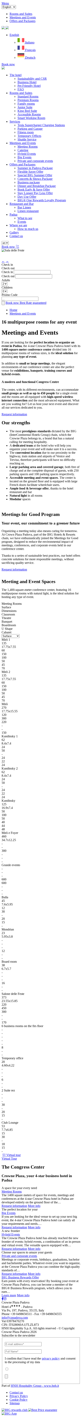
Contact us (16, 236)
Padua (13, 214)
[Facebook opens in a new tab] (3, 1299)
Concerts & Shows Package (35, 178)
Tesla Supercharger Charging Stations (41, 125)
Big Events (24, 157)
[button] (14, 35)
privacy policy (51, 1358)
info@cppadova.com (15, 1317)
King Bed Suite (27, 110)
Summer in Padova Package (35, 168)
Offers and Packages (22, 164)
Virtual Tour (9, 1158)
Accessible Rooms (29, 114)
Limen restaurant (28, 211)
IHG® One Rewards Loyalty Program (42, 200)
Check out (8, 268)
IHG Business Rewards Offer (20, 1277)
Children (7, 287)
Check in (7, 264)
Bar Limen (24, 207)
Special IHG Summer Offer (35, 175)
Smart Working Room (31, 118)
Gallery (14, 232)
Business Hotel (27, 82)
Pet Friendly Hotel (29, 85)
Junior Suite (25, 107)
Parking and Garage (30, 128)
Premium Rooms (28, 100)
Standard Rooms (28, 96)
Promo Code (10, 295)
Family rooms (26, 103)
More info (34, 1206)
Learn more (9, 1295)
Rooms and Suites (21, 93)
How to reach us (28, 229)
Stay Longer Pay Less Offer (35, 193)
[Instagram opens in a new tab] (5, 1299)
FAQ (21, 89)
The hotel (15, 75)
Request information (14, 414)
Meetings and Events (23, 143)
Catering (23, 150)
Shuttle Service (27, 139)
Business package (29, 182)
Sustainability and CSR (32, 78)
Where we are (18, 225)
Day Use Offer (27, 196)
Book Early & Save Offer (34, 189)
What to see (25, 218)
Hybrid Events (27, 153)
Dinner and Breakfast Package (37, 186)
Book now (8, 64)
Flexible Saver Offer (30, 171)
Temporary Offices (29, 136)
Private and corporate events (35, 161)
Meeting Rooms (28, 146)
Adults (6, 280)
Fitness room (26, 132)
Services (15, 121)
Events (22, 221)
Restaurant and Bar (22, 203)
